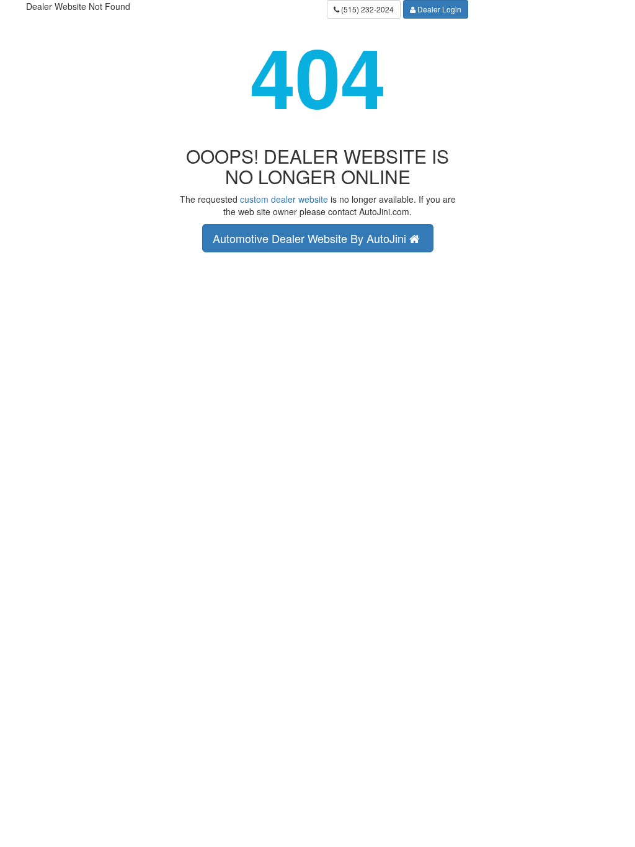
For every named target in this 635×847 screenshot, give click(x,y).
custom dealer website (284, 199)
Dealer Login (438, 9)
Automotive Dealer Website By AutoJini (311, 238)
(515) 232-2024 (366, 9)
